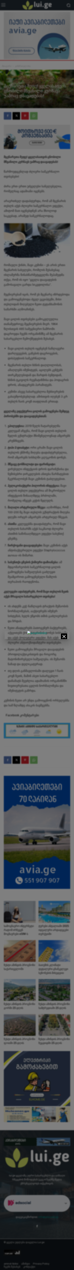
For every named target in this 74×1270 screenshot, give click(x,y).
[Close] (64, 636)
